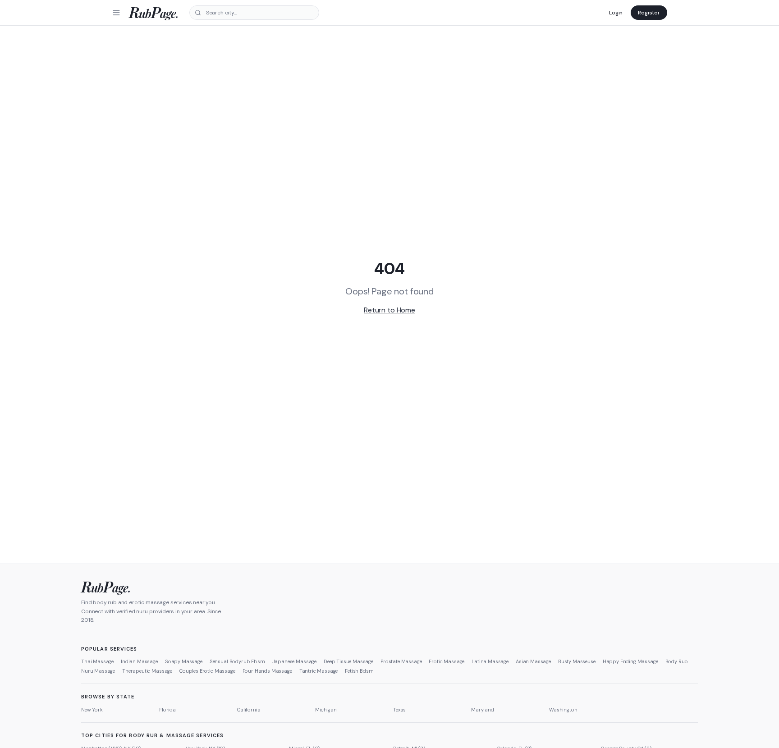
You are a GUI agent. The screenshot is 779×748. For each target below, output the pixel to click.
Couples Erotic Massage (207, 671)
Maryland (482, 710)
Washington (563, 710)
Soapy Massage (183, 661)
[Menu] (116, 12)
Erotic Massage (446, 661)
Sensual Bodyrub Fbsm (237, 661)
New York (92, 710)
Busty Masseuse (577, 661)
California (248, 710)
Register (649, 12)
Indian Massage (139, 661)
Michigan (326, 710)
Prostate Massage (401, 661)
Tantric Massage (318, 671)
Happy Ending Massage (630, 661)
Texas (399, 710)
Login (616, 12)
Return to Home (389, 310)
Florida (167, 710)
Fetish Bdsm (359, 671)
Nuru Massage (98, 671)
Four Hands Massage (267, 671)
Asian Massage (533, 661)
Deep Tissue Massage (348, 661)
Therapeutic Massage (147, 671)
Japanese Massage (294, 661)
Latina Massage (490, 661)
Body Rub (676, 661)
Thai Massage (97, 661)
